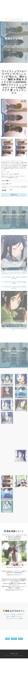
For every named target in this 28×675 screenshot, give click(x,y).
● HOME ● (14, 638)
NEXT (20, 638)
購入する (14, 194)
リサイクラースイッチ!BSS (14, 618)
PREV (7, 638)
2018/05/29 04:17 (18, 590)
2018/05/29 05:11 (17, 575)
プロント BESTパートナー (14, 616)
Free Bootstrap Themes (10, 655)
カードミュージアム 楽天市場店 (18, 186)
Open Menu (2, 23)
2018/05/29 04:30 (17, 567)
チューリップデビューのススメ (14, 614)
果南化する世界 (14, 38)
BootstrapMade (19, 655)
